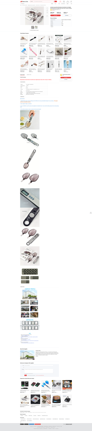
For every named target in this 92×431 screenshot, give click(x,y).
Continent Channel (54, 426)
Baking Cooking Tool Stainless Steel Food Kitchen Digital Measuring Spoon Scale (59, 56)
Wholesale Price (50, 426)
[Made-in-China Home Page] (24, 1)
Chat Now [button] (67, 15)
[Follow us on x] (67, 424)
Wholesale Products (46, 426)
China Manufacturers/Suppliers (40, 426)
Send (25, 375)
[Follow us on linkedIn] (71, 424)
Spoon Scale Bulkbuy (29, 420)
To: (23, 367)
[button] (53, 1)
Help (59, 3)
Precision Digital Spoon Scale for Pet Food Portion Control (23, 44)
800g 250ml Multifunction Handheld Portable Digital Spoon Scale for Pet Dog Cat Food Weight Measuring (45, 405)
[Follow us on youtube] (69, 424)
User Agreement (49, 428)
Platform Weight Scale (23, 420)
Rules (71, 3)
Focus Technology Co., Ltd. (41, 428)
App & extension (63, 3)
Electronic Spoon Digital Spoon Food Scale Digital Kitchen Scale (23, 56)
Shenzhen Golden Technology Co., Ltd (56, 9)
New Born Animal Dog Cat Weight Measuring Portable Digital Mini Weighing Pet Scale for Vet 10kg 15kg (24, 405)
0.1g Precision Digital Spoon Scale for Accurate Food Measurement (41, 56)
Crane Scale (34, 415)
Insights (61, 426)
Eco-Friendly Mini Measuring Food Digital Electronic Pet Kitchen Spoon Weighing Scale (42, 44)
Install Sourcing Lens (38, 424)
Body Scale (22, 415)
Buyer (55, 3)
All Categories (22, 3)
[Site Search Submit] (55, 1)
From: (23, 365)
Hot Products (31, 426)
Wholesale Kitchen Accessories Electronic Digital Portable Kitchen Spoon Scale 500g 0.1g (33, 56)
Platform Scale (30, 415)
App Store (21, 424)
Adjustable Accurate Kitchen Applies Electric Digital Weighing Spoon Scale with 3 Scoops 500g (45, 391)
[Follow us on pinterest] (70, 424)
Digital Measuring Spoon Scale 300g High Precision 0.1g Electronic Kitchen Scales (68, 44)
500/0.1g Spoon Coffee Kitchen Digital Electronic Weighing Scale (58, 69)
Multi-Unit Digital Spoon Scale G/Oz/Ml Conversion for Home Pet (50, 44)
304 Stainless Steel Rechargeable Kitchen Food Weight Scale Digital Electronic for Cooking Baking (35, 405)
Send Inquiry (55, 15)
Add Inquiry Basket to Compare (35, 30)
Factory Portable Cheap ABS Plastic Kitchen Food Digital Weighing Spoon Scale (33, 44)
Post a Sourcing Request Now (40, 375)
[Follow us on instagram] (68, 424)
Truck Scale (26, 415)
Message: (23, 369)
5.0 (62, 75)
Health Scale (39, 415)
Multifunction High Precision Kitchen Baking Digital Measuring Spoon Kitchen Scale (24, 69)
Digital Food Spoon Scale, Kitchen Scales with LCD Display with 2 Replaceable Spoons (41, 69)
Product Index (58, 426)
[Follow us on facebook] (66, 424)
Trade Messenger (31, 424)
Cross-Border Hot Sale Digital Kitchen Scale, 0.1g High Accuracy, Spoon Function (59, 44)
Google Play (26, 424)
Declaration (53, 428)
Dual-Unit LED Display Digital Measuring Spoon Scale (49, 69)
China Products (34, 426)
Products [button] (32, 1)
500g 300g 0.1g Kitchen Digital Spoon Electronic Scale (67, 56)
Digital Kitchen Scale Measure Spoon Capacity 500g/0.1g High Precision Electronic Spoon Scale (32, 69)
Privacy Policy (57, 428)
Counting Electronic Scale (45, 415)
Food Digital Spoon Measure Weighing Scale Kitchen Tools (67, 69)
